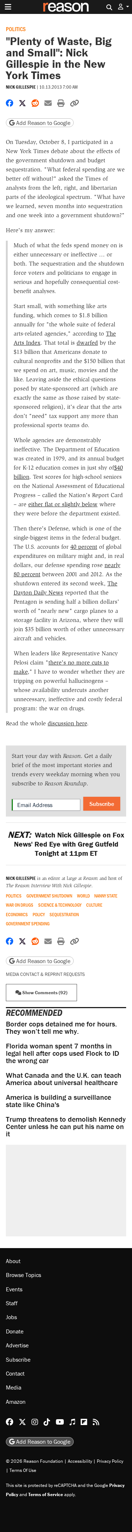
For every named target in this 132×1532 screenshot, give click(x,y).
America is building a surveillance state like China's (58, 1100)
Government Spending (28, 923)
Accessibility (80, 1461)
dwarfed (87, 342)
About (13, 1261)
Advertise (17, 1345)
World (83, 895)
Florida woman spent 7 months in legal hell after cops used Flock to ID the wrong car (62, 1053)
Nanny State (105, 895)
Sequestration (64, 914)
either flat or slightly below (63, 504)
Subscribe (101, 803)
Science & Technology (59, 905)
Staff (12, 1303)
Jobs (11, 1317)
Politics (16, 29)
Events (14, 1289)
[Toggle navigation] (8, 6)
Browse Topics (23, 1274)
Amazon (16, 1401)
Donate (14, 1331)
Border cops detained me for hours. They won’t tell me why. (61, 1027)
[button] (123, 6)
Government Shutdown (49, 895)
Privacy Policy (110, 1461)
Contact (15, 1373)
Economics (17, 914)
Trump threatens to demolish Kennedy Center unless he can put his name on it (66, 1126)
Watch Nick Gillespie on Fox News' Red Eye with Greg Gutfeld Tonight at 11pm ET (66, 844)
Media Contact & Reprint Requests (45, 974)
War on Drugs (19, 905)
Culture (94, 905)
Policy (39, 914)
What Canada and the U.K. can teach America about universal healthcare (63, 1078)
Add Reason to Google (42, 122)
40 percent (83, 546)
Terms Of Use (23, 1470)
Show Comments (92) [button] (44, 992)
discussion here (67, 723)
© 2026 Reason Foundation (34, 1461)
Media (13, 1387)
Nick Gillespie (21, 87)
